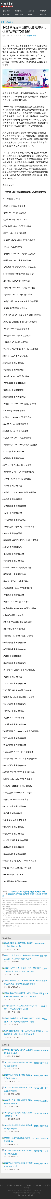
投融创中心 (19, 14)
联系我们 (48, 1185)
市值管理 (43, 11)
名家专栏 (31, 14)
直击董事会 (19, 11)
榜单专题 (43, 14)
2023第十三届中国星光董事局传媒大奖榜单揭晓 (26, 892)
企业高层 (6, 14)
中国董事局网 (31, 36)
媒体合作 (19, 1185)
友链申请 (26, 1188)
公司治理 (31, 11)
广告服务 (29, 1185)
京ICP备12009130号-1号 (25, 1195)
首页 (2, 22)
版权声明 (38, 1185)
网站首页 (6, 11)
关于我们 (10, 1185)
